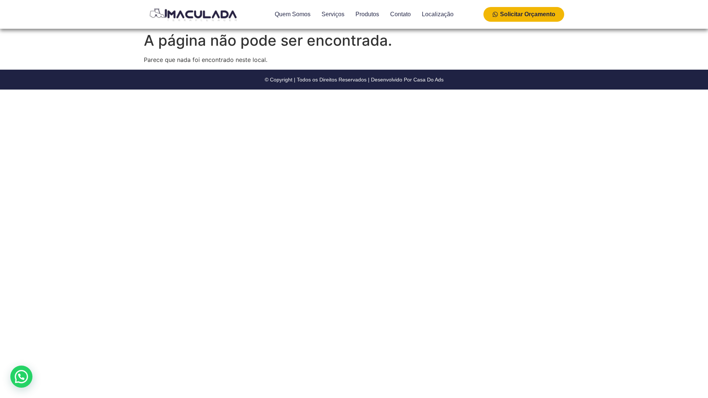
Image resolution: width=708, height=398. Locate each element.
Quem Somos (292, 14)
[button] (21, 377)
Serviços (333, 14)
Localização (438, 14)
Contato (400, 14)
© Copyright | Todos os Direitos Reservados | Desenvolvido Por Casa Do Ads (354, 80)
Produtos (367, 14)
